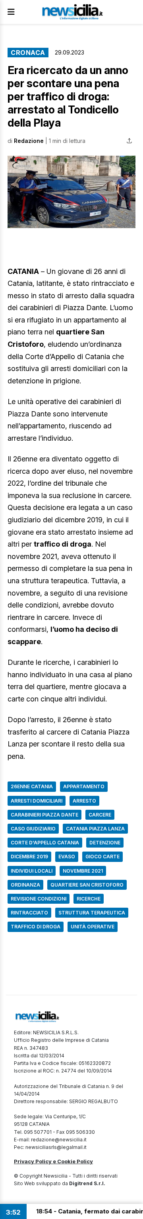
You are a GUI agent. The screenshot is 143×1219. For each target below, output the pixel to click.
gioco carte (102, 857)
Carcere (100, 815)
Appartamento (83, 786)
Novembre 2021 (83, 871)
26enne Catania (32, 786)
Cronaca (28, 53)
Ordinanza (25, 885)
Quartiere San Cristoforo (87, 885)
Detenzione (104, 843)
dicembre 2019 (29, 857)
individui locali (31, 871)
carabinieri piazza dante (44, 815)
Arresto (84, 801)
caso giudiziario (33, 829)
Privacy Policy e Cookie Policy (53, 1161)
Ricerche (88, 899)
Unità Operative (92, 927)
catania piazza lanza (95, 829)
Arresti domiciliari (36, 801)
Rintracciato (29, 913)
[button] (71, 192)
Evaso (66, 857)
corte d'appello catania (45, 843)
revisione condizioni (38, 899)
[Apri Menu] (11, 12)
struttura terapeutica (91, 913)
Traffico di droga (35, 927)
